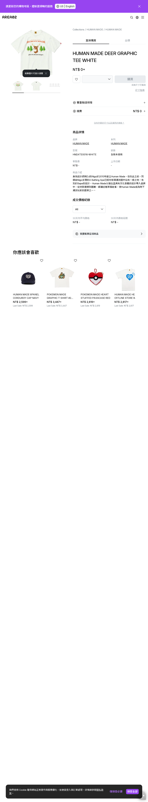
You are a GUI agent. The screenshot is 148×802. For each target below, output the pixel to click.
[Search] (131, 17)
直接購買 (91, 40)
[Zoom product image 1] (36, 49)
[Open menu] (142, 17)
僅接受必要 (116, 791)
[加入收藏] (76, 79)
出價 (127, 40)
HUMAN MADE (95, 29)
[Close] (46, 73)
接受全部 (132, 791)
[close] (139, 6)
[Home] (9, 17)
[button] (137, 17)
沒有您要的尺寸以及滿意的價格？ (109, 123)
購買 (130, 79)
